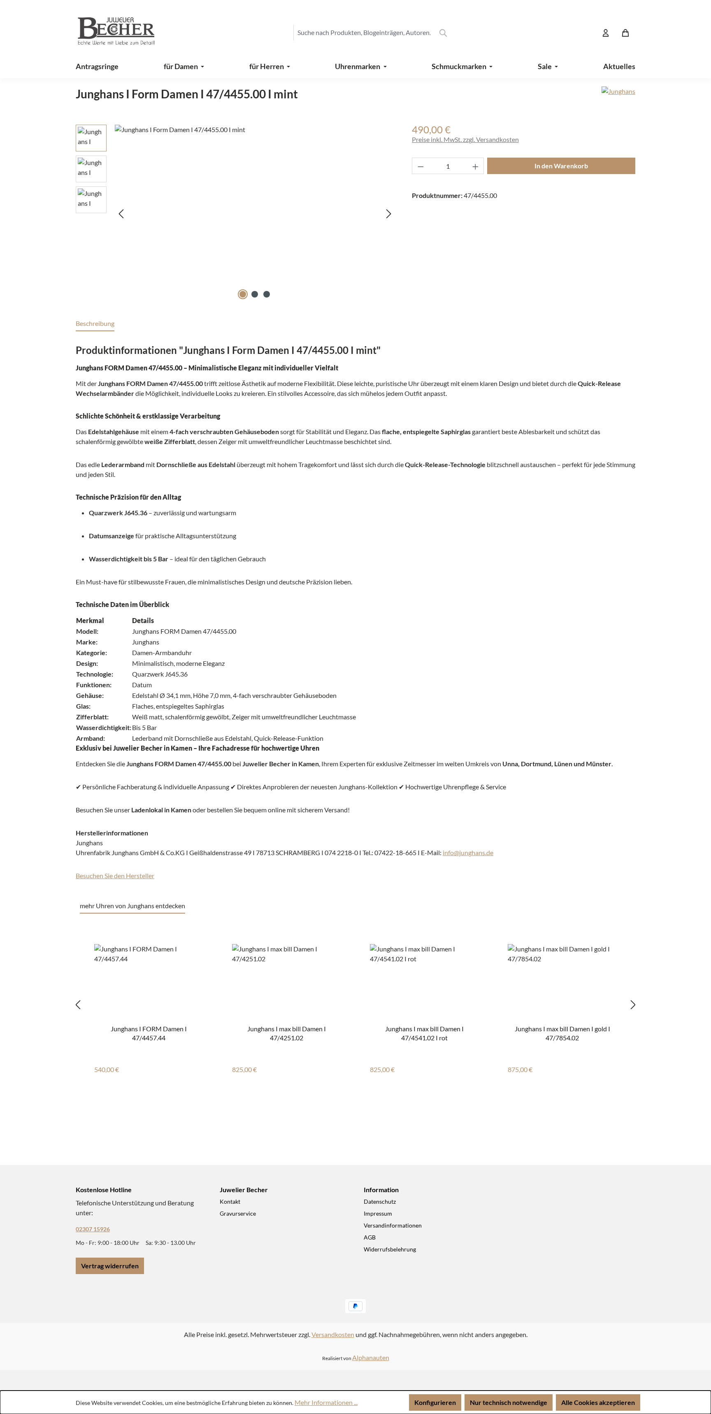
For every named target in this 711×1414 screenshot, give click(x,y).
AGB (370, 1237)
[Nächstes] (389, 213)
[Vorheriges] (121, 213)
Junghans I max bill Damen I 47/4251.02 (286, 1033)
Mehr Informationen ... (326, 1402)
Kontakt (230, 1201)
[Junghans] (618, 97)
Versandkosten (332, 1334)
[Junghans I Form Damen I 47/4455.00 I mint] (255, 213)
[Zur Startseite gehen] (109, 32)
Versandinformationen (393, 1225)
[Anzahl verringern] (420, 166)
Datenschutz (380, 1201)
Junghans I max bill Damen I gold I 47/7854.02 (562, 1033)
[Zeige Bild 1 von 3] (242, 294)
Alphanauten (370, 1357)
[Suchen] (443, 32)
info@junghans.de (468, 852)
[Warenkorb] (625, 32)
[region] (235, 213)
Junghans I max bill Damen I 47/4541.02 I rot (424, 1033)
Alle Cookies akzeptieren (598, 1402)
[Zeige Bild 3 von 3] (266, 294)
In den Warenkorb (561, 166)
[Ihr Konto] (606, 32)
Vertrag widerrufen (110, 1266)
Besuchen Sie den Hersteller (115, 875)
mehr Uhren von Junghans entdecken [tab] (132, 905)
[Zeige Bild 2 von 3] (254, 294)
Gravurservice (238, 1213)
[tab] (95, 323)
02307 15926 (93, 1229)
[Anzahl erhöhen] (475, 166)
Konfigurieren (435, 1402)
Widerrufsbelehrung (390, 1249)
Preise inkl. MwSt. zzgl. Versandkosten (465, 139)
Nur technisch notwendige (508, 1402)
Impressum (378, 1213)
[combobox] (363, 32)
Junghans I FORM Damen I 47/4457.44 (149, 1033)
